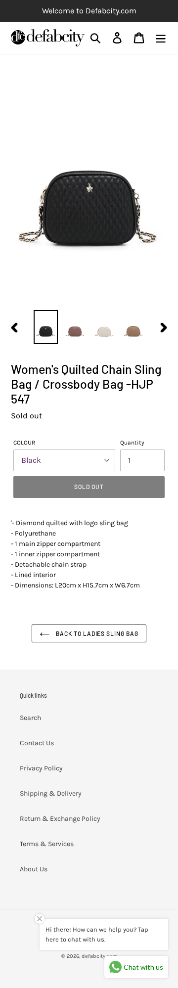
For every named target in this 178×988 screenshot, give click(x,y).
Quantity (132, 442)
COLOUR (24, 442)
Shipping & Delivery (51, 793)
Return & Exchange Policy (60, 818)
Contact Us (37, 743)
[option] (45, 327)
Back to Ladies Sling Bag (96, 633)
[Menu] (161, 37)
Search (30, 718)
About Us (33, 869)
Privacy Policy (41, 768)
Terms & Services (47, 844)
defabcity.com (99, 956)
